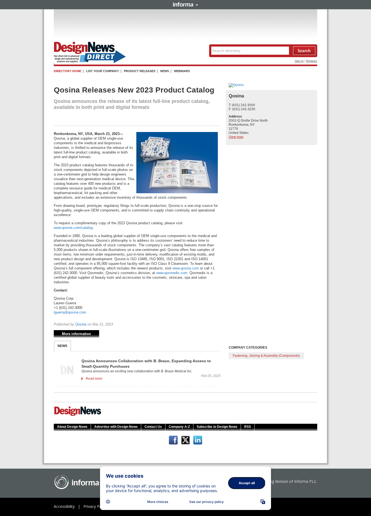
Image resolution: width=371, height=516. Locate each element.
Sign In (299, 61)
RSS (247, 427)
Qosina (80, 324)
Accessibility (64, 506)
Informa (185, 4)
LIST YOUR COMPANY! (102, 71)
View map (236, 137)
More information (76, 334)
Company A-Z (179, 427)
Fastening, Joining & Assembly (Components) (266, 356)
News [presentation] (62, 346)
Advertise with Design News (116, 427)
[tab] (62, 346)
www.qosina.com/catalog (73, 228)
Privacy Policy (95, 506)
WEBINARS (182, 71)
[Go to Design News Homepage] (78, 415)
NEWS (164, 71)
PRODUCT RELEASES (139, 71)
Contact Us (153, 427)
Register (311, 61)
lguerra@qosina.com (70, 312)
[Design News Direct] (90, 62)
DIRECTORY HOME (67, 71)
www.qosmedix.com (171, 273)
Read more (94, 378)
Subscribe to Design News (217, 427)
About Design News (72, 427)
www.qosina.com (185, 268)
